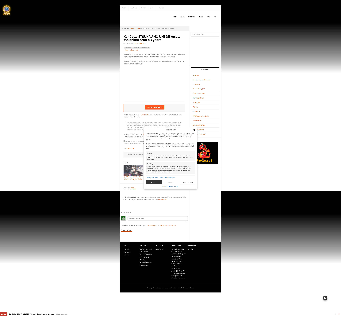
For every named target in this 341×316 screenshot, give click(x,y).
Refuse (171, 182)
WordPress (186, 288)
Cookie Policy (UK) (199, 89)
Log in (192, 288)
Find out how (162, 199)
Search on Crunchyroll (154, 107)
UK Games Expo (198, 130)
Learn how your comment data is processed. (161, 225)
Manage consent (325, 298)
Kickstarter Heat (198, 98)
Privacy (126, 255)
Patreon (195, 107)
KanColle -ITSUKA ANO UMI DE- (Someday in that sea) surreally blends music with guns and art (133, 178)
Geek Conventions (199, 93)
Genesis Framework (176, 288)
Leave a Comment (131, 50)
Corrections (127, 252)
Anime (132, 187)
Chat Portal (196, 84)
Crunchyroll (145, 114)
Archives (196, 75)
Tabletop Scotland (199, 125)
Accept (153, 182)
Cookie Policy (165, 186)
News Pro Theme (164, 288)
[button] (194, 129)
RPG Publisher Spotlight (201, 116)
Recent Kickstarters (146, 262)
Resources (196, 111)
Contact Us (127, 249)
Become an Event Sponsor (202, 80)
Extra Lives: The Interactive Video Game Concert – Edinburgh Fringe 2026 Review (177, 263)
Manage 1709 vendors (152, 177)
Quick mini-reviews (146, 254)
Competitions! (144, 265)
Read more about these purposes (167, 177)
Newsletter (196, 102)
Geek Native (135, 18)
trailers (133, 189)
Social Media (197, 120)
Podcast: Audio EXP (199, 134)
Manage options (188, 182)
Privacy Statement (173, 186)
